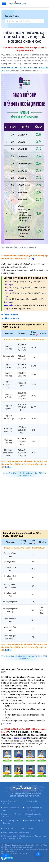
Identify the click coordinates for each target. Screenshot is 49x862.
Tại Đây (31, 258)
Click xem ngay (20, 738)
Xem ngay (8, 284)
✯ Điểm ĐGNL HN (10, 318)
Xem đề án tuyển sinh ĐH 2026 (11, 802)
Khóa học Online (31, 801)
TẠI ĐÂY (9, 723)
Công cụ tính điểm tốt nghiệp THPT (33, 809)
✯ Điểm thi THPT (9, 314)
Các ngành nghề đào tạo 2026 (33, 815)
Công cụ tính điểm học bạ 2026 (12, 815)
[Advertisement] (24, 503)
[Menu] (3, 3)
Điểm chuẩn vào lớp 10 (34, 820)
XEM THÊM (8, 305)
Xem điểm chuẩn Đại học (11, 809)
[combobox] (23, 21)
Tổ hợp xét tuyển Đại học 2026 (11, 821)
